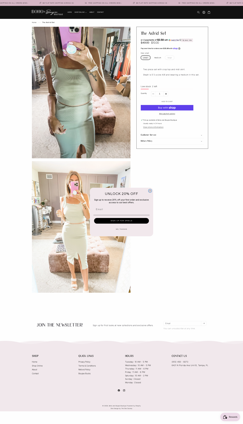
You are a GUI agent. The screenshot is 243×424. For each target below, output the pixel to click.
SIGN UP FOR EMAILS (121, 221)
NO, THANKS (121, 229)
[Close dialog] (150, 191)
